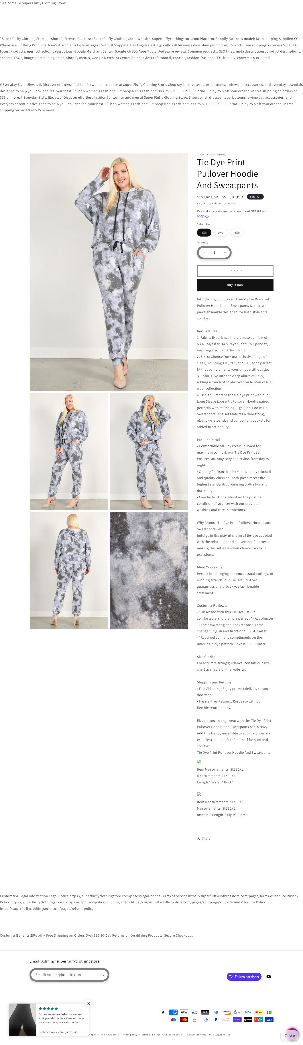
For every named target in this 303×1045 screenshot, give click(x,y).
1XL (206, 233)
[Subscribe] (103, 975)
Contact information (199, 1034)
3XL (239, 233)
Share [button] (206, 838)
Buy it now (235, 285)
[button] (88, 1003)
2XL (223, 233)
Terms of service (151, 1034)
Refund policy (108, 1034)
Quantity (202, 242)
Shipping (202, 203)
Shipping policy (174, 1034)
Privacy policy (129, 1034)
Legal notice (223, 1034)
